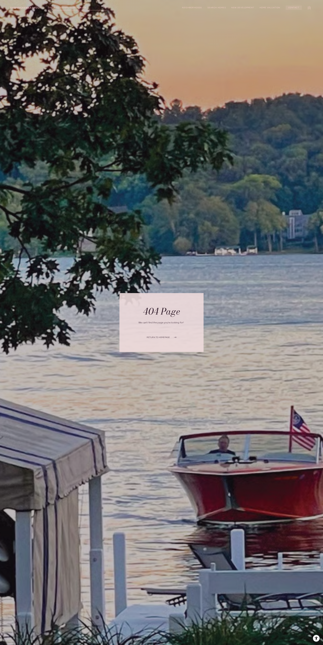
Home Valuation (270, 7)
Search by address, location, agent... (68, 7)
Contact (293, 7)
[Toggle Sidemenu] (309, 7)
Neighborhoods (192, 7)
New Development (242, 7)
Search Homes (216, 7)
